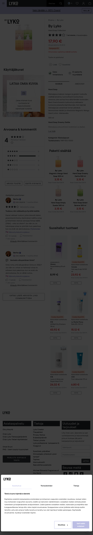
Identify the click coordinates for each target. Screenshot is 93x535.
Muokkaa (61, 525)
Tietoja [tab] (76, 486)
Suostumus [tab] (16, 486)
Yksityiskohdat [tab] (46, 486)
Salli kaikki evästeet (81, 524)
